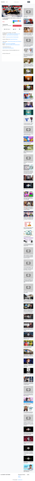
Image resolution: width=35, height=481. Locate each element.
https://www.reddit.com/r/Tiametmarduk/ (13, 44)
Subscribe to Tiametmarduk (17, 25)
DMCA (19, 476)
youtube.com (20, 479)
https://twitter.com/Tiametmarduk (12, 34)
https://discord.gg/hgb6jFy (10, 43)
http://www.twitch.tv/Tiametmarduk (12, 37)
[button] (28, 2)
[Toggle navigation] (7, 2)
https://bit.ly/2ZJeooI (13, 39)
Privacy (19, 477)
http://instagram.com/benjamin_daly (13, 33)
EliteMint (3, 2)
